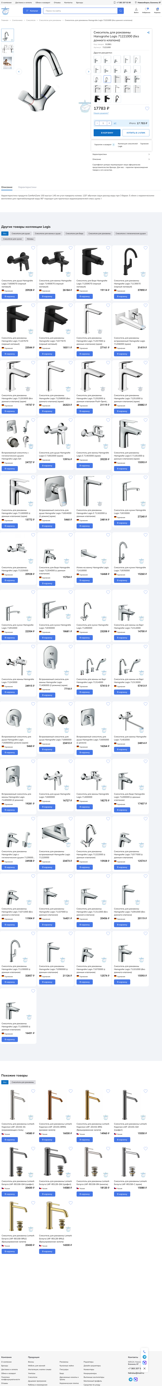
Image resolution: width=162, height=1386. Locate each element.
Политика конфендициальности (10, 1378)
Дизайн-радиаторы (92, 1365)
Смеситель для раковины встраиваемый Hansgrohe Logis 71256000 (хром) (129, 341)
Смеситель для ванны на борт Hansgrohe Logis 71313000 (129, 680)
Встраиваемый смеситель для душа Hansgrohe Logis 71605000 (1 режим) (93, 739)
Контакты (68, 2)
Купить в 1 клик (136, 132)
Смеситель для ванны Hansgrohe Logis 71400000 (93, 795)
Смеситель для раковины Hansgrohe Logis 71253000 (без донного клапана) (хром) (17, 398)
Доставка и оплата (23, 2)
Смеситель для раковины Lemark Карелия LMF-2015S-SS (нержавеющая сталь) (18, 1127)
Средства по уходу (92, 1385)
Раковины (64, 1362)
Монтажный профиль (93, 1381)
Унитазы (31, 1373)
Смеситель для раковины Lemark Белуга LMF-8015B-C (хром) (130, 1182)
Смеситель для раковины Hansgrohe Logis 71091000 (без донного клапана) (129, 911)
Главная (4, 20)
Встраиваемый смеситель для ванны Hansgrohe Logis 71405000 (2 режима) (16, 797)
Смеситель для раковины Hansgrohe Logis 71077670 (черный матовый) (52, 341)
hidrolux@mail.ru (136, 1373)
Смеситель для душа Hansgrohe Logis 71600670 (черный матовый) (17, 283)
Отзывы (57, 2)
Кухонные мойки (67, 1365)
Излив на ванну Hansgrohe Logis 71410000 (93, 569)
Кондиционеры (90, 1373)
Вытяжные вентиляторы (94, 1377)
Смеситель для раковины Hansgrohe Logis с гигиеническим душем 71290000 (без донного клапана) (18, 854)
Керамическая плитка (69, 1383)
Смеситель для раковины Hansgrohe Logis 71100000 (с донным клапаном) (16, 1026)
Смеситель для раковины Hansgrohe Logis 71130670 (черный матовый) (127, 283)
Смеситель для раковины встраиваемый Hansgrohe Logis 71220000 (54, 854)
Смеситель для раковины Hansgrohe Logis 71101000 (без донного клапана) (129, 969)
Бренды (79, 2)
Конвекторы (89, 1369)
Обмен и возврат (43, 2)
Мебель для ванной (36, 1365)
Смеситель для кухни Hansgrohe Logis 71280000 (92, 626)
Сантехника (17, 20)
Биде (62, 1373)
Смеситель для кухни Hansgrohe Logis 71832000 (18, 626)
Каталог (34, 10)
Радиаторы (88, 1362)
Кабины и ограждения (37, 1385)
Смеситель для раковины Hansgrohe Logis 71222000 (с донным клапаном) (91, 854)
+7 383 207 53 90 (136, 1368)
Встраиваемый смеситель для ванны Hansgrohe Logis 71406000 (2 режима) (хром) (54, 682)
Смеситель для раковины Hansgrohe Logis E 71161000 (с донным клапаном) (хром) (129, 455)
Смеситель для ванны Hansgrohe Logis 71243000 (18, 680)
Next (88, 71)
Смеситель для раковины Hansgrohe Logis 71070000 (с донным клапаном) (91, 969)
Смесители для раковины (50, 20)
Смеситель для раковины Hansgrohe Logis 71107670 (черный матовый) (15, 341)
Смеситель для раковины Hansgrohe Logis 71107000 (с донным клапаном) (53, 911)
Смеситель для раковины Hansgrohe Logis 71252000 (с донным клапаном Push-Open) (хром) (91, 398)
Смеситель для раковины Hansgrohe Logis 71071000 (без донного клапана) (17, 911)
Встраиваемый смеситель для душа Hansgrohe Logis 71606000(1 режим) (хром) (16, 739)
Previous (19, 71)
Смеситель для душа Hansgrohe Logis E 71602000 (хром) (54, 454)
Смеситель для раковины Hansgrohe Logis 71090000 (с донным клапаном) (53, 969)
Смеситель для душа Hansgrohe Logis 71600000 (54, 795)
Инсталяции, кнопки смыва (39, 1369)
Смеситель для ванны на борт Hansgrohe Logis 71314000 (91, 680)
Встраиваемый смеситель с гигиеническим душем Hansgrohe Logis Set (15, 455)
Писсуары (64, 1369)
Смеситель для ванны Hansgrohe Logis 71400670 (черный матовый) (55, 283)
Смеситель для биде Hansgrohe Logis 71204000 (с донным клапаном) (54, 570)
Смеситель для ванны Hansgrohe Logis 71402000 (130, 738)
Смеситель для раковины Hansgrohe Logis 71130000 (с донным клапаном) (16, 969)
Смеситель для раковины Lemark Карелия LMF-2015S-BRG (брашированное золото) (93, 1127)
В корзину (107, 132)
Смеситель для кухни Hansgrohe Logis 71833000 (130, 511)
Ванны (31, 1362)
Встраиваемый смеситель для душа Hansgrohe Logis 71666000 (55, 738)
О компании (6, 2)
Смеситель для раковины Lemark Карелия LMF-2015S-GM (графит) (130, 1127)
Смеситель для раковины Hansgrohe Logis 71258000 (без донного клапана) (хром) (54, 398)
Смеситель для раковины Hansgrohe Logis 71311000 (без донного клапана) (92, 911)
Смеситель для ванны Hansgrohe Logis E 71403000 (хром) (93, 454)
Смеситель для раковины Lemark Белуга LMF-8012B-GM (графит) (55, 1182)
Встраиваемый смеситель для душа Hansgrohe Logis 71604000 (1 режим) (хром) (55, 513)
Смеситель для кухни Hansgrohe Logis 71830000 (55, 626)
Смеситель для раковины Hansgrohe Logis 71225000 (15, 569)
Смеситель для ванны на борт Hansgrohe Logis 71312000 (129, 626)
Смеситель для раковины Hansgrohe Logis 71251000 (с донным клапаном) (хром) (128, 398)
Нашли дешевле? (101, 113)
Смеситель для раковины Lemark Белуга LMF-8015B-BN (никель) (93, 1182)
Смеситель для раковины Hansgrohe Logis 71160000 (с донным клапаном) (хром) (16, 513)
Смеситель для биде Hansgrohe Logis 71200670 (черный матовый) (92, 283)
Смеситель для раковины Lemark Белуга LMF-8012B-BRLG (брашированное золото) (55, 1238)
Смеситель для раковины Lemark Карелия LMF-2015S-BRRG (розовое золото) (55, 1127)
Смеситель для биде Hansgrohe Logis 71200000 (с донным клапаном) (129, 797)
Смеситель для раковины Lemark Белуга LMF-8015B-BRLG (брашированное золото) (18, 1238)
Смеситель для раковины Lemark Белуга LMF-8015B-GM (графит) (18, 1182)
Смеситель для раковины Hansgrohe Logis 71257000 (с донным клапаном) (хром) (91, 341)
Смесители (30, 20)
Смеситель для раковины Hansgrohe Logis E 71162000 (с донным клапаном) (92, 513)
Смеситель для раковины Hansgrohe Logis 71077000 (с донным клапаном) (128, 854)
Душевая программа (37, 1381)
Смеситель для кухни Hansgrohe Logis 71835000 (130, 569)
